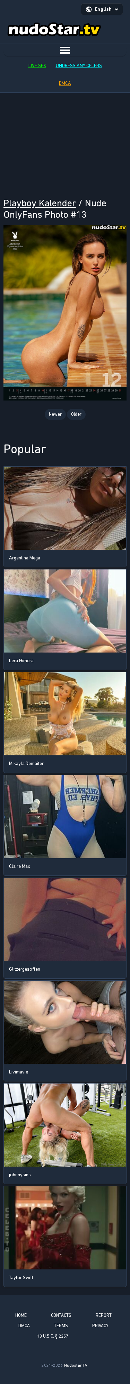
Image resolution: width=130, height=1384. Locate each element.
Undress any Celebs (79, 66)
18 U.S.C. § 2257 (52, 1336)
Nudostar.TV (75, 1365)
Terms (61, 1325)
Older (76, 414)
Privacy (100, 1325)
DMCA (65, 83)
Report (104, 1315)
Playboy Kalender (39, 203)
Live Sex (37, 66)
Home (21, 1315)
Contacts (61, 1315)
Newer (55, 414)
